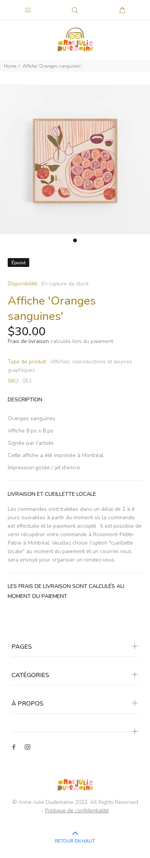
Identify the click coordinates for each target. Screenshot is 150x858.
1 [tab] (75, 240)
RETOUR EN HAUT (75, 841)
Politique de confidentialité (77, 810)
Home (10, 66)
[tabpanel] (75, 159)
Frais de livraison (28, 341)
